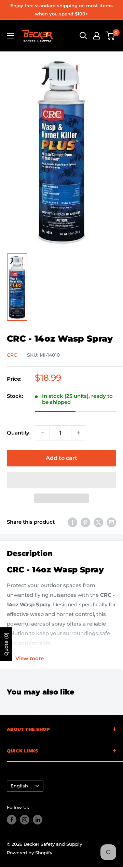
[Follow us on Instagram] (24, 819)
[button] (61, 480)
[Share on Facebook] (72, 522)
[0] (110, 36)
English (19, 785)
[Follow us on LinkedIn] (37, 819)
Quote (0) (6, 644)
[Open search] (83, 35)
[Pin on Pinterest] (85, 522)
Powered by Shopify (29, 852)
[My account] (96, 35)
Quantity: (19, 432)
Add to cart (61, 458)
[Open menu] (10, 35)
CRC (12, 355)
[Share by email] (111, 522)
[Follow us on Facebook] (11, 819)
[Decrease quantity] (42, 433)
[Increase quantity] (78, 433)
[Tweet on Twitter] (98, 522)
